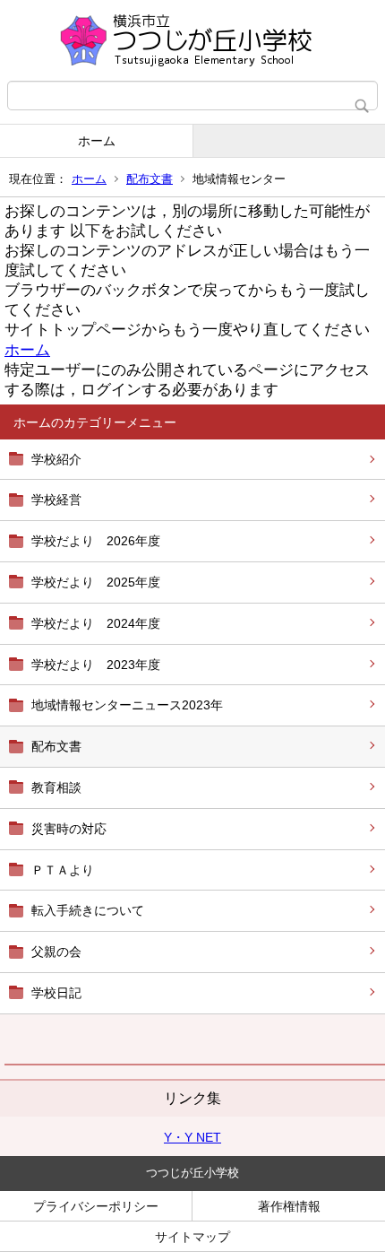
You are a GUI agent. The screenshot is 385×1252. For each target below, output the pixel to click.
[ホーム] (192, 40)
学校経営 (56, 499)
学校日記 (56, 993)
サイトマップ (192, 1237)
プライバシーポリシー (95, 1206)
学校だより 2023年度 (95, 664)
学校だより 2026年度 (95, 541)
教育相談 (56, 787)
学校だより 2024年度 (95, 623)
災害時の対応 (69, 829)
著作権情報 (289, 1206)
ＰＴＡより (62, 870)
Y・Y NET (192, 1137)
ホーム (97, 141)
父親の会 (56, 951)
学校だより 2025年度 (95, 582)
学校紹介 (56, 459)
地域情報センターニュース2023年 (127, 705)
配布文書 (149, 179)
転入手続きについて (87, 910)
